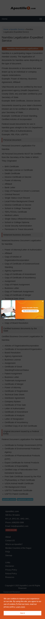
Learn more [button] (20, 607)
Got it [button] (22, 613)
